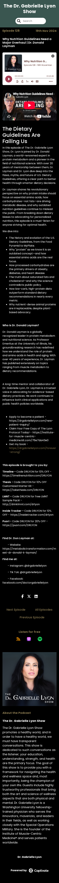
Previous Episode (32, 617)
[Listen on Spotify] (40, 639)
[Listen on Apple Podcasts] (28, 639)
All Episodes (43, 610)
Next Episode (16, 610)
